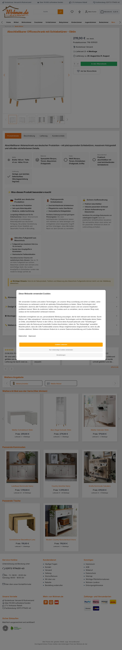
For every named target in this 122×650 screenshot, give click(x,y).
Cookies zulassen (61, 344)
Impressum (32, 336)
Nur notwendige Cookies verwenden (61, 350)
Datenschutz (23, 336)
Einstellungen (61, 355)
